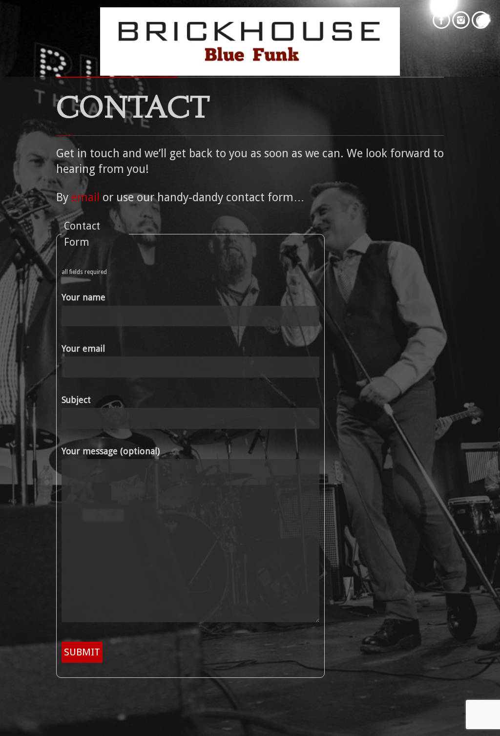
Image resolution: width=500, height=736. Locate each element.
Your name (83, 297)
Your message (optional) (111, 451)
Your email (83, 348)
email (85, 197)
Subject (76, 400)
